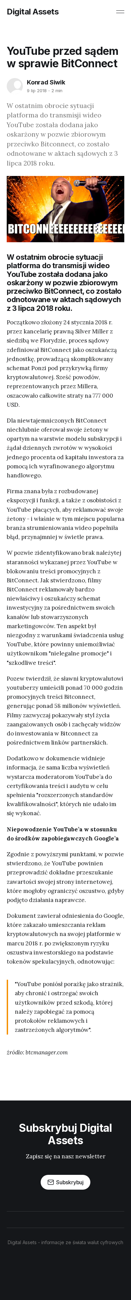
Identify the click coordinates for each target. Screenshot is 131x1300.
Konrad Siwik (46, 82)
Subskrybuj (70, 1182)
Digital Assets (32, 12)
